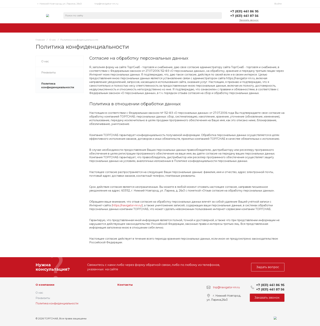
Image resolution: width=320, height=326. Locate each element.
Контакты (125, 284)
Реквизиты (43, 298)
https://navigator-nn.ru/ (127, 205)
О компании (45, 284)
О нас (39, 292)
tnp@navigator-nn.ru (106, 3)
